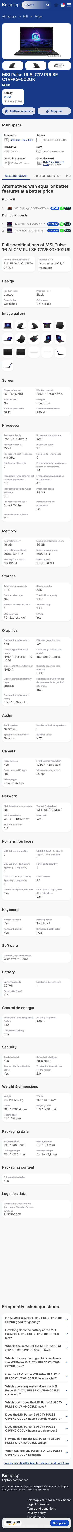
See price (59, 1523)
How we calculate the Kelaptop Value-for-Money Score (36, 1463)
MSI (25, 16)
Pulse (38, 16)
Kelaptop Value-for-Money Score (49, 1500)
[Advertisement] (36, 1259)
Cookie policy (36, 1517)
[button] (56, 5)
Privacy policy (36, 1513)
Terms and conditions (41, 1508)
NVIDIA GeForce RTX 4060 (53, 163)
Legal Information (38, 1504)
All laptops (9, 16)
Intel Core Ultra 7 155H (22, 140)
